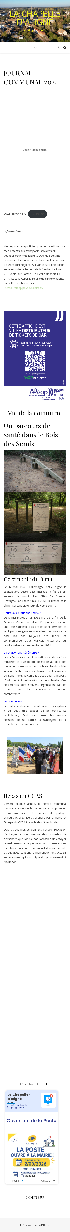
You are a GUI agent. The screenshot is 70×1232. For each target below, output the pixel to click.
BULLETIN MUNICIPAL (15, 213)
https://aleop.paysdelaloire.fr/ (24, 288)
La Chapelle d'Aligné (35, 17)
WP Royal (44, 1225)
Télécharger (37, 213)
